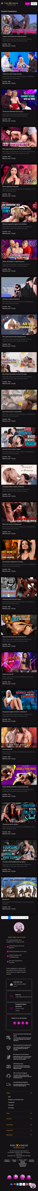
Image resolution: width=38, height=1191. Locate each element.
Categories (11, 1102)
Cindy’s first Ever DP (7, 674)
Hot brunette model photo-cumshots (12, 561)
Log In (27, 3)
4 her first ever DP (7, 749)
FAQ (9, 1097)
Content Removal (31, 1160)
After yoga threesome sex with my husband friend (16, 149)
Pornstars (11, 1105)
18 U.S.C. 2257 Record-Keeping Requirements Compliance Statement (23, 1163)
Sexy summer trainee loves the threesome (14, 636)
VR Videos (11, 1108)
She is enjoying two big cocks (10, 186)
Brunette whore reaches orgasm (11, 449)
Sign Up (34, 3)
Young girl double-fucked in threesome (13, 486)
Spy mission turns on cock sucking (11, 411)
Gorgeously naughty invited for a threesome (14, 711)
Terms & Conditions (7, 1160)
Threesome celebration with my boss (12, 111)
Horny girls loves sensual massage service (14, 336)
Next (26, 917)
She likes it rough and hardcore (11, 299)
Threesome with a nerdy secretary (12, 74)
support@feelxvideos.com (23, 997)
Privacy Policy (14, 1160)
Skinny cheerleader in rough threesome (13, 261)
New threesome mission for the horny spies (14, 374)
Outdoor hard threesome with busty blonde (14, 36)
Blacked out (5, 899)
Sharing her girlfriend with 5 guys (11, 599)
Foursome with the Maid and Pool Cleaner (14, 862)
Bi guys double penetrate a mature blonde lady (15, 787)
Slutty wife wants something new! (11, 524)
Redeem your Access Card (16, 1099)
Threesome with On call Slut (10, 824)
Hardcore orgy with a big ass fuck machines (14, 224)
